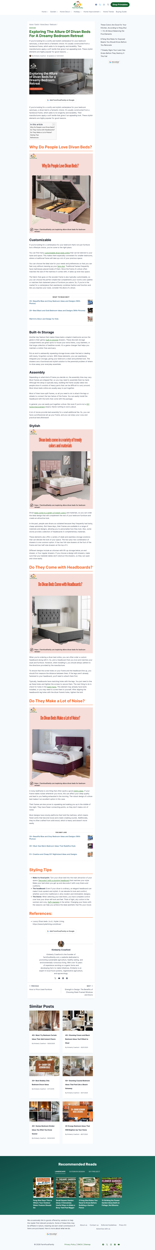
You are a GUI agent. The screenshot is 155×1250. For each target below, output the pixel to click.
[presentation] (44, 1021)
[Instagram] (104, 4)
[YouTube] (118, 1244)
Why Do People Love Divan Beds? (42, 127)
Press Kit (122, 1225)
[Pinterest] (114, 1244)
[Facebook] (96, 4)
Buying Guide (121, 12)
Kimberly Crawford (40, 56)
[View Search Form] (108, 4)
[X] (100, 4)
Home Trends (108, 12)
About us (83, 1225)
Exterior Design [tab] (77, 1172)
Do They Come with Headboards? (42, 130)
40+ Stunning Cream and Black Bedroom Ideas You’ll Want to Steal (77, 1039)
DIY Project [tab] (94, 1172)
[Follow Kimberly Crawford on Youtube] (59, 978)
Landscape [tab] (60, 1172)
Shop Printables (120, 4)
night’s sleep (78, 791)
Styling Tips (34, 135)
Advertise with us (103, 1229)
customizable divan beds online (57, 253)
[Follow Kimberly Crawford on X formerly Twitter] (55, 978)
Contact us (94, 1225)
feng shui (61, 266)
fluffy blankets (53, 902)
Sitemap (87, 1244)
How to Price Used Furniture (40, 987)
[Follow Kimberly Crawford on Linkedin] (63, 978)
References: (34, 138)
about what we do (62, 1228)
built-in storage (52, 340)
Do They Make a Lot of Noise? (41, 132)
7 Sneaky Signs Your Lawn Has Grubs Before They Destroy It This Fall (113, 53)
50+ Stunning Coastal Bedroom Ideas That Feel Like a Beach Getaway (77, 1084)
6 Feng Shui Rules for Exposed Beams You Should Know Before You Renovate (113, 42)
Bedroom (32, 28)
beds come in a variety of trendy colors (50, 513)
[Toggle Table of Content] (53, 124)
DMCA (79, 1244)
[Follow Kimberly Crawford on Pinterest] (67, 978)
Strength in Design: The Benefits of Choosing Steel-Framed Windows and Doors (79, 990)
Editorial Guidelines (109, 1225)
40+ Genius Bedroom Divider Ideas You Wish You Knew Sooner (43, 1130)
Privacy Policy (70, 1244)
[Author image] (30, 56)
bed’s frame (51, 687)
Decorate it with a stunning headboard (54, 880)
